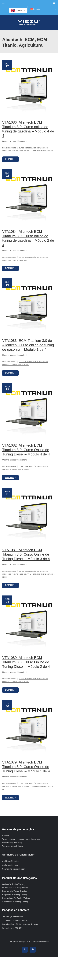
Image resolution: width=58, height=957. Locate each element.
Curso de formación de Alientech (33, 148)
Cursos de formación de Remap (15, 151)
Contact (5, 836)
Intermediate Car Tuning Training (16, 898)
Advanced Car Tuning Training (15, 902)
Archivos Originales (10, 861)
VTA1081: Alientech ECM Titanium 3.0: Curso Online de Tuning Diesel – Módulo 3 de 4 (26, 554)
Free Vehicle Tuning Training (14, 891)
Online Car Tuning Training (13, 884)
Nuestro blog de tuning (12, 843)
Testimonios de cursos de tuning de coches (21, 839)
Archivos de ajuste (10, 865)
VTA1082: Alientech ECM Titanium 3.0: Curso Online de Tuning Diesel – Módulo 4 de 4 (26, 449)
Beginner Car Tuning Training (14, 895)
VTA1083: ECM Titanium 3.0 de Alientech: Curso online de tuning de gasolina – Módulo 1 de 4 (28, 345)
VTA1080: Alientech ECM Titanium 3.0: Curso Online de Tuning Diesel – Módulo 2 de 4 (26, 662)
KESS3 (4, 577)
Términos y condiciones (12, 846)
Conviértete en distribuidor (13, 869)
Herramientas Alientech (42, 151)
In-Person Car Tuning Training (15, 888)
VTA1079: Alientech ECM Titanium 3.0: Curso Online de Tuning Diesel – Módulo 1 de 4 (26, 766)
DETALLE (9, 159)
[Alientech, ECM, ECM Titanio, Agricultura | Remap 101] (29, 22)
